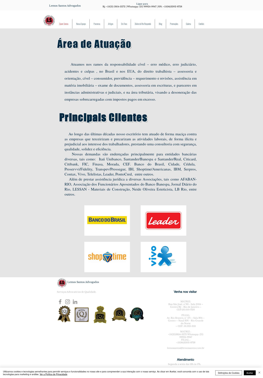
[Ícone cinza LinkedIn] (75, 302)
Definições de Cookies (228, 372)
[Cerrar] (259, 373)
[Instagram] (67, 302)
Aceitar (249, 372)
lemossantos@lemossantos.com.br (185, 348)
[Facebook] (60, 302)
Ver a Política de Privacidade (53, 374)
